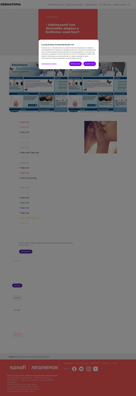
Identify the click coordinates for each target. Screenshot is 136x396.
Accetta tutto (90, 64)
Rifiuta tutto (75, 64)
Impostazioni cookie (48, 64)
